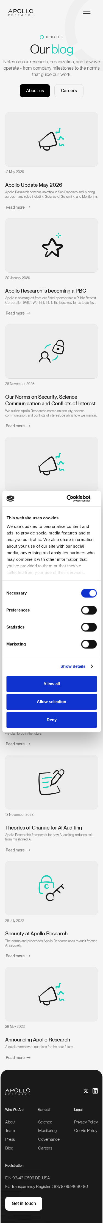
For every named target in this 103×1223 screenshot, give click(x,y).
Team (10, 1130)
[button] (87, 12)
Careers (69, 90)
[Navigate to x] (85, 1091)
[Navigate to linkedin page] (95, 1091)
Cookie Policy (85, 1130)
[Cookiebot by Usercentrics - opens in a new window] (73, 498)
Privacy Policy (86, 1122)
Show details (72, 666)
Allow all (51, 683)
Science (45, 1122)
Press (10, 1139)
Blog (9, 1148)
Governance (49, 1139)
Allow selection (51, 701)
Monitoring (47, 1130)
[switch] (89, 610)
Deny (52, 719)
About (10, 1122)
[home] (22, 12)
